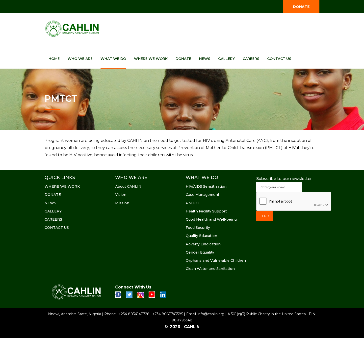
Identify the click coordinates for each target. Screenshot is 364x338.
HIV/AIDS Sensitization (206, 186)
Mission (122, 203)
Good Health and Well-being (211, 219)
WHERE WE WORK (151, 58)
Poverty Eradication (203, 244)
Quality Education (201, 236)
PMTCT (192, 203)
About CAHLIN (128, 186)
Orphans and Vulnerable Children (216, 260)
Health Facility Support (206, 211)
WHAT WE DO (113, 58)
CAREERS (251, 58)
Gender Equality (200, 252)
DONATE (301, 6)
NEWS (204, 58)
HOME (54, 58)
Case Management (202, 194)
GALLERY (226, 58)
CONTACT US (279, 58)
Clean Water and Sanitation (210, 268)
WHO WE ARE (80, 58)
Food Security (198, 227)
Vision (120, 194)
